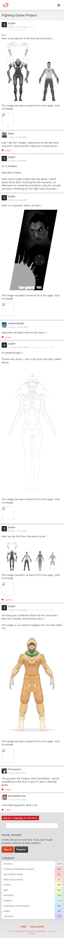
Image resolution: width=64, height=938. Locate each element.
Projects (8, 900)
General (8, 863)
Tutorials (8, 916)
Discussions (37, 927)
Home (23, 927)
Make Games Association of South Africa (30, 931)
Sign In (7, 817)
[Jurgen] (5, 24)
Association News (13, 874)
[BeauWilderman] (5, 797)
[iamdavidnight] (5, 325)
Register (18, 817)
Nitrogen (32, 933)
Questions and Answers (17, 905)
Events (7, 884)
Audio (7, 911)
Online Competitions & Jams (19, 868)
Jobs (6, 890)
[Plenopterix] (5, 770)
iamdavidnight (16, 323)
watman (9, 599)
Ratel (11, 133)
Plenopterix (14, 769)
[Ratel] (5, 135)
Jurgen (11, 23)
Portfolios (9, 895)
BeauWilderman (17, 796)
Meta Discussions (13, 879)
